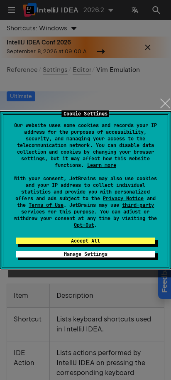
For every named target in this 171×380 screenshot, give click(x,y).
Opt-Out (84, 225)
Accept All (85, 241)
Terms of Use (46, 205)
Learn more (101, 165)
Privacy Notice (123, 198)
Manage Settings (85, 254)
